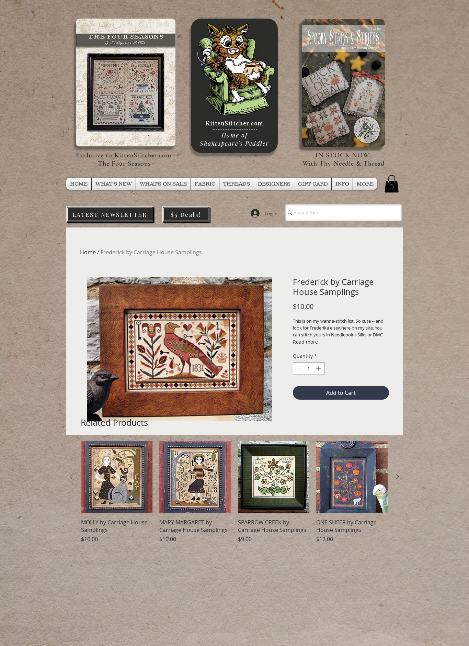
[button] (236, 184)
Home (88, 252)
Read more (305, 341)
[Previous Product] (71, 476)
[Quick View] (116, 477)
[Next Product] (397, 476)
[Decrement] (298, 369)
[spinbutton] (308, 369)
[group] (234, 496)
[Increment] (319, 369)
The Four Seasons (124, 163)
